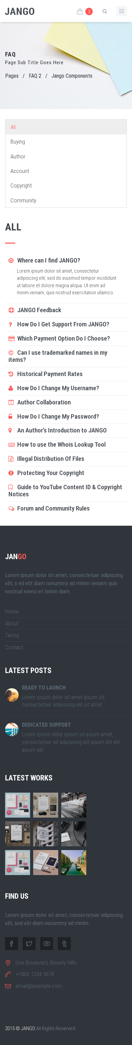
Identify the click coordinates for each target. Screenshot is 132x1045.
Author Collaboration (43, 402)
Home (12, 611)
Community (23, 200)
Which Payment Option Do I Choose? (63, 338)
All (13, 127)
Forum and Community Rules (53, 508)
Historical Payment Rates (49, 374)
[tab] (66, 261)
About (11, 623)
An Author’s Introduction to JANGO (61, 430)
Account (19, 171)
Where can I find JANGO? (48, 260)
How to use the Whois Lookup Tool (61, 444)
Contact (14, 647)
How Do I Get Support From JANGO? (62, 324)
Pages (12, 76)
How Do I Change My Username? (57, 388)
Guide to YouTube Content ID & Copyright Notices (65, 490)
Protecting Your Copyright (50, 473)
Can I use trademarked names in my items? (57, 356)
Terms (12, 635)
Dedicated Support (46, 725)
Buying (17, 141)
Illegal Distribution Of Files (50, 459)
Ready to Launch (44, 688)
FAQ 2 (35, 76)
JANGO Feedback (38, 310)
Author (17, 156)
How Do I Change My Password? (57, 416)
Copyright (21, 185)
